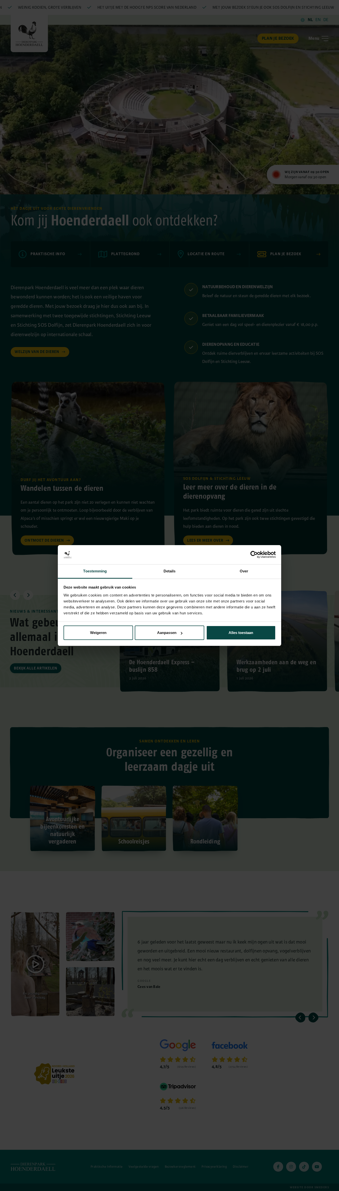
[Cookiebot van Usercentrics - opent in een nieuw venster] (254, 554)
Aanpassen (166, 633)
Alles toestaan (241, 633)
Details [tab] (170, 571)
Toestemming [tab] (95, 571)
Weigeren (98, 633)
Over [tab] (244, 571)
